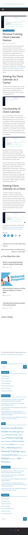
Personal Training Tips (6, 391)
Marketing (11, 447)
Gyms (12, 444)
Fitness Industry (18, 441)
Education (3, 435)
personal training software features (15, 68)
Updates (5, 458)
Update (25, 455)
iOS (2, 447)
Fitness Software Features (8, 30)
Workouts (5, 462)
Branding (11, 428)
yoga (10, 462)
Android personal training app (14, 229)
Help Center (17, 444)
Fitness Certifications (6, 381)
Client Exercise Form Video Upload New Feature (14, 245)
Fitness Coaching (14, 437)
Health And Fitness (6, 388)
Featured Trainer (11, 435)
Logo (5, 448)
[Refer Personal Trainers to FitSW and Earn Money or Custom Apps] (14, 273)
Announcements (5, 376)
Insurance (22, 444)
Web (19, 458)
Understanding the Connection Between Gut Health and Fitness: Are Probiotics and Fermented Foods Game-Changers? (13, 413)
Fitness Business (5, 378)
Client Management (16, 432)
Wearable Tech (13, 458)
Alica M (14, 43)
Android (4, 428)
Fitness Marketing (5, 383)
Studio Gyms (13, 455)
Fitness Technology (5, 444)
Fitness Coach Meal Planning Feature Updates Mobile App (12, 263)
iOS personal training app (17, 227)
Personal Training (10, 451)
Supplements (20, 455)
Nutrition (19, 448)
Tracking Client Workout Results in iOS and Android (14, 304)
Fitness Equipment (6, 441)
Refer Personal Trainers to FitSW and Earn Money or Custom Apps (13, 251)
